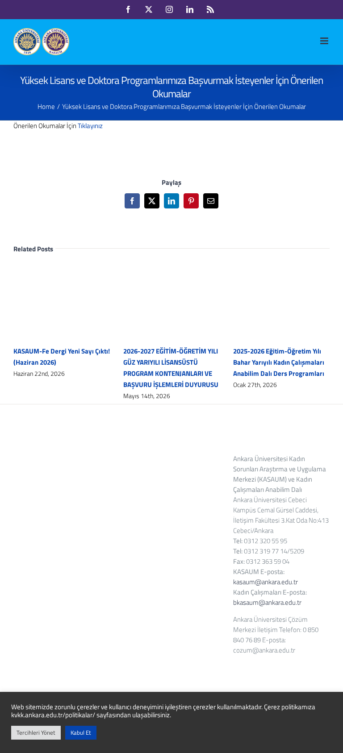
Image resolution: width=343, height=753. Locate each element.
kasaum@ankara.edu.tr (265, 582)
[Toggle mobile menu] (325, 41)
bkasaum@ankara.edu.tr (267, 602)
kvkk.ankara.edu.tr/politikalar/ (53, 715)
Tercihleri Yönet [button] (36, 732)
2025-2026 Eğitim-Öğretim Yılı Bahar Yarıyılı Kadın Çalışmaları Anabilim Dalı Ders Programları (278, 362)
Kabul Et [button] (81, 732)
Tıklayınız (90, 126)
